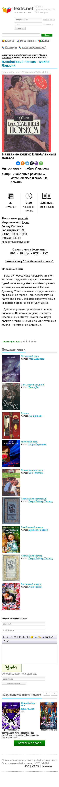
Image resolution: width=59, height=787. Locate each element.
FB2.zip (24, 253)
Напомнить (48, 24)
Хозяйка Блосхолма (31, 555)
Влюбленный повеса (32, 527)
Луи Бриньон (35, 415)
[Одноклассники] (23, 163)
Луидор (25, 413)
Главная (10, 40)
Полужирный (4, 637)
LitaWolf (24, 708)
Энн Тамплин (36, 472)
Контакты (47, 766)
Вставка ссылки (36, 637)
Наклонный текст (8, 637)
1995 (22, 230)
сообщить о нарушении (16, 241)
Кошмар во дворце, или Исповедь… (30, 704)
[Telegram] (27, 163)
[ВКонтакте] (18, 163)
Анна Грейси (35, 586)
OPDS (35, 766)
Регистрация (49, 19)
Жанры (45, 40)
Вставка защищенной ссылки (39, 637)
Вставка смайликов (32, 637)
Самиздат (11, 47)
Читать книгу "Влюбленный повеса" (29, 261)
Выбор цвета (43, 637)
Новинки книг (28, 40)
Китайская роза (29, 441)
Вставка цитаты (51, 637)
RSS (26, 766)
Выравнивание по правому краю (27, 637)
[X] (32, 163)
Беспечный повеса (31, 584)
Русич (25, 222)
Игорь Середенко (38, 444)
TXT (45, 253)
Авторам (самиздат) (34, 47)
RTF (36, 253)
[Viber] (36, 163)
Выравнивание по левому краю (20, 637)
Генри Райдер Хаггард (41, 501)
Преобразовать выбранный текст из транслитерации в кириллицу (4, 641)
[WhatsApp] (41, 163)
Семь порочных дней (32, 384)
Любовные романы (27, 174)
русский (23, 218)
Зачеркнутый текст (15, 637)
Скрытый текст (48, 637)
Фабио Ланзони (36, 168)
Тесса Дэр (34, 387)
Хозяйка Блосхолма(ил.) (34, 498)
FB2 (12, 253)
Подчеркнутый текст (11, 637)
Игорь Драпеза (36, 358)
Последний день (30, 356)
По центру (23, 637)
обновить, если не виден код (19, 673)
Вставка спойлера (8, 641)
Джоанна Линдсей (38, 529)
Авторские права (29, 743)
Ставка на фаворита (32, 470)
